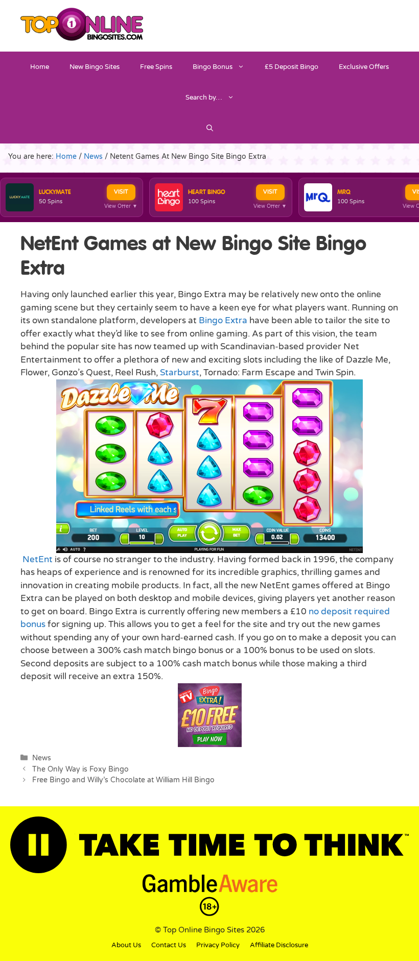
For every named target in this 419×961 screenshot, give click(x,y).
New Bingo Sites (94, 67)
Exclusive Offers (364, 67)
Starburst (179, 372)
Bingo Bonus (212, 67)
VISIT (121, 191)
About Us (126, 945)
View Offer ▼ (120, 206)
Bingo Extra (223, 320)
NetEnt (37, 559)
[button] (209, 128)
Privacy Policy (218, 945)
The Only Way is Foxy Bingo (80, 769)
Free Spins (156, 67)
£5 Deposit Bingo (291, 67)
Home (39, 67)
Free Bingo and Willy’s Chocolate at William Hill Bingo (123, 780)
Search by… (203, 97)
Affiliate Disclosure (279, 945)
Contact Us (168, 945)
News (41, 758)
